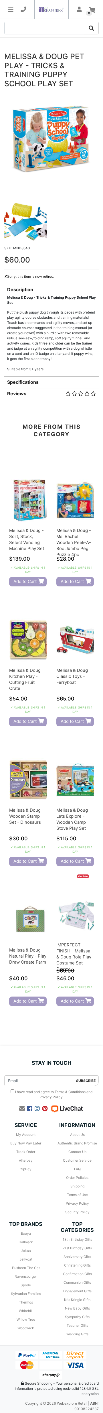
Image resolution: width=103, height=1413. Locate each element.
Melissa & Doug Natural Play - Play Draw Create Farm (27, 956)
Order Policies (77, 1177)
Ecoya (26, 1233)
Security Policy (77, 1212)
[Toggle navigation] (11, 9)
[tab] (51, 328)
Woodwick (25, 1328)
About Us (77, 1134)
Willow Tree (26, 1319)
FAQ (77, 1169)
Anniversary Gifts (77, 1257)
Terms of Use (77, 1195)
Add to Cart (25, 581)
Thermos (26, 1302)
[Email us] (22, 1108)
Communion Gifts (77, 1282)
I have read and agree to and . (53, 1094)
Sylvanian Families (26, 1293)
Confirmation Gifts (77, 1274)
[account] (79, 9)
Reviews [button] (16, 393)
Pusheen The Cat (26, 1268)
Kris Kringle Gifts (77, 1299)
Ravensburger (26, 1276)
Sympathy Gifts (77, 1317)
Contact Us (77, 1152)
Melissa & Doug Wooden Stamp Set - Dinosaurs (25, 816)
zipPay (25, 1169)
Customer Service (77, 1160)
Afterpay (26, 1160)
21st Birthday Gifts (77, 1248)
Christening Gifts (77, 1265)
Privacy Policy (51, 1097)
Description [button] (20, 289)
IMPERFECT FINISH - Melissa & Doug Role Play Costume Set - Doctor (73, 957)
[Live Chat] (67, 1108)
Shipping (77, 1186)
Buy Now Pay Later (25, 1143)
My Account (25, 1134)
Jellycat (25, 1259)
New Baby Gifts (77, 1308)
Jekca (26, 1250)
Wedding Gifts (77, 1334)
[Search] (91, 28)
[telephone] (23, 9)
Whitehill (26, 1311)
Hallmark (26, 1242)
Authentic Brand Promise (77, 1143)
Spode (26, 1285)
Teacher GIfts (77, 1325)
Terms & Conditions (70, 1092)
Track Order (25, 1152)
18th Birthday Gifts (77, 1239)
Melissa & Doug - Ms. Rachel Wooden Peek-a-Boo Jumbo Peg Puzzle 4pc (73, 542)
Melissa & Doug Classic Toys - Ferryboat (72, 676)
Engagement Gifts (77, 1291)
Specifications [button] (23, 382)
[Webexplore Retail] (51, 9)
